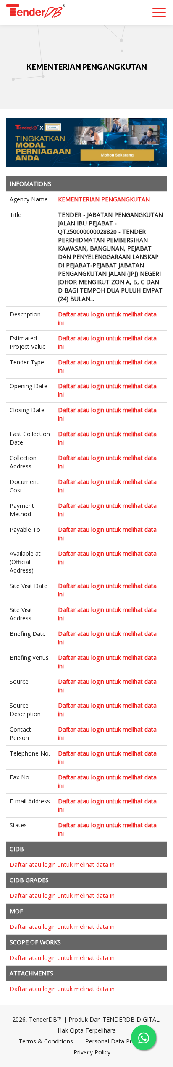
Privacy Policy (91, 1052)
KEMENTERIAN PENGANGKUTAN (86, 66)
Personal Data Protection (120, 1041)
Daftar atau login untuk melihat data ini (63, 864)
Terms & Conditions (45, 1041)
